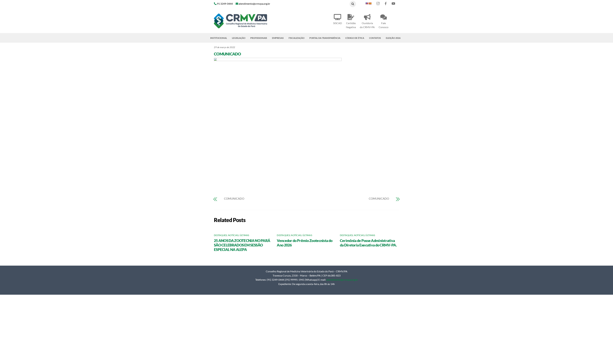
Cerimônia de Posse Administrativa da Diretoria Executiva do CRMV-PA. (368, 242)
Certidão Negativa (351, 25)
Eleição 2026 (393, 38)
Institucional (218, 38)
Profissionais (258, 38)
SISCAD (337, 23)
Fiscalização (296, 38)
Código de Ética (354, 38)
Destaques (220, 235)
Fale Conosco (383, 25)
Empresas (278, 38)
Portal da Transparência (324, 38)
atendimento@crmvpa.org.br (342, 279)
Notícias (233, 235)
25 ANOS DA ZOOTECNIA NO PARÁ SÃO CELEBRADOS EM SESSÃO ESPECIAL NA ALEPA (242, 245)
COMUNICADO (227, 53)
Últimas (244, 235)
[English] (366, 3)
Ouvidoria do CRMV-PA (367, 25)
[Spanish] (370, 3)
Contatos (375, 38)
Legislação (238, 38)
